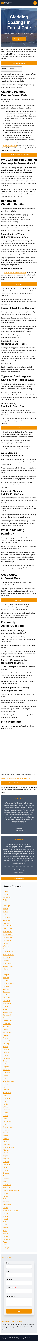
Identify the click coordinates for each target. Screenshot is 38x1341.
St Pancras (6, 998)
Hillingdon (6, 1245)
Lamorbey (6, 1052)
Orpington (6, 1133)
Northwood (6, 1239)
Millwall (5, 943)
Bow (4, 914)
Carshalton (6, 1176)
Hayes (5, 1230)
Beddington (6, 1164)
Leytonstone (17, 778)
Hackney (6, 923)
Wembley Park (7, 1153)
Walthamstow (7, 920)
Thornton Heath (8, 1127)
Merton (5, 1141)
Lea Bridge (6, 917)
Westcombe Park (8, 952)
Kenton (5, 1170)
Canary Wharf (7, 929)
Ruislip (5, 1233)
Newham (10, 778)
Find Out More (19, 284)
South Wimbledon (8, 1147)
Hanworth (6, 1236)
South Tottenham (8, 954)
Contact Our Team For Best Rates (19, 154)
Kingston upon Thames (10, 1210)
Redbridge (6, 906)
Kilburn (5, 1084)
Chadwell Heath (8, 966)
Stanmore (6, 1179)
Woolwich (6, 946)
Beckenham (7, 1092)
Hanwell (5, 1196)
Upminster (6, 1087)
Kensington (6, 1089)
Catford (5, 1029)
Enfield (5, 1055)
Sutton (5, 1199)
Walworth (6, 989)
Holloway (6, 977)
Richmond (6, 1187)
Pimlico (5, 1038)
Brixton (5, 1046)
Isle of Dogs (7, 940)
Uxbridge (6, 1248)
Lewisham (6, 1000)
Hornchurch (7, 1058)
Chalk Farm (7, 1032)
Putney (5, 1124)
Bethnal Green (7, 931)
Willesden (6, 1107)
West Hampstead (8, 1081)
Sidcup (5, 1061)
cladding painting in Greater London (15, 272)
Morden (5, 1167)
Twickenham (7, 1204)
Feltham (5, 1242)
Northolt (5, 1207)
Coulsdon (6, 1213)
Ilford (29, 778)
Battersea (6, 1095)
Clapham (6, 1067)
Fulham (5, 1112)
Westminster (7, 1023)
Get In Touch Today (19, 63)
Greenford (6, 1202)
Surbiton (5, 1222)
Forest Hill (6, 1041)
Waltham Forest (8, 934)
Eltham (5, 1006)
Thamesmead (7, 963)
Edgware (6, 1158)
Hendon (5, 1104)
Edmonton (6, 992)
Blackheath (6, 972)
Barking (5, 911)
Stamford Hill (7, 949)
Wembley (6, 1161)
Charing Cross (7, 1012)
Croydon (6, 1156)
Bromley (5, 908)
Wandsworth (7, 1110)
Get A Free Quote (19, 878)
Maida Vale (6, 1069)
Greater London (8, 937)
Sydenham (6, 1072)
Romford (6, 1026)
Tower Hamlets (8, 926)
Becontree (6, 957)
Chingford (6, 975)
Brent (5, 1101)
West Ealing (7, 1184)
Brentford (6, 1173)
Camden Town (7, 1018)
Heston (5, 1227)
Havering (6, 1044)
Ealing (5, 1181)
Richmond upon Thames (11, 1190)
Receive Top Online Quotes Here (19, 783)
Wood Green (7, 1003)
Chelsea (5, 1075)
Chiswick (6, 1138)
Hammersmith (7, 1121)
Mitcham (5, 1150)
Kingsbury (6, 1130)
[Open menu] (35, 3)
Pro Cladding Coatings (10, 145)
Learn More (19, 427)
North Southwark (8, 983)
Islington (5, 969)
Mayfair (5, 1035)
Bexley (5, 1078)
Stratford (3, 778)
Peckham (6, 995)
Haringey (6, 986)
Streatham (6, 1098)
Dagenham (6, 980)
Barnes (5, 1135)
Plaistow (24, 778)
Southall (5, 1216)
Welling (5, 1009)
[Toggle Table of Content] (18, 69)
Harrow (5, 1193)
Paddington (6, 1064)
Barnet (5, 1118)
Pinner (5, 1225)
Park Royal (6, 1144)
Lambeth (6, 1049)
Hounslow (6, 1219)
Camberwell (7, 1015)
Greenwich (6, 960)
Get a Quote (17, 39)
